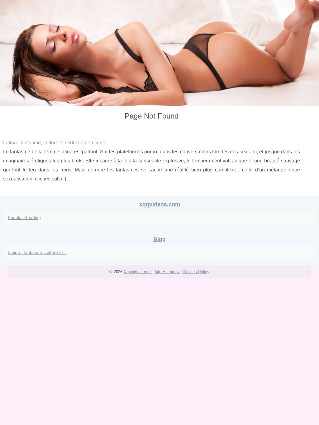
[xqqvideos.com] (159, 53)
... (68, 178)
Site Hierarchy (167, 271)
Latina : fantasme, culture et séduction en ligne (54, 142)
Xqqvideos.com (138, 271)
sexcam (248, 151)
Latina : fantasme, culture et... (37, 252)
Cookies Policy (195, 271)
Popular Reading (24, 217)
